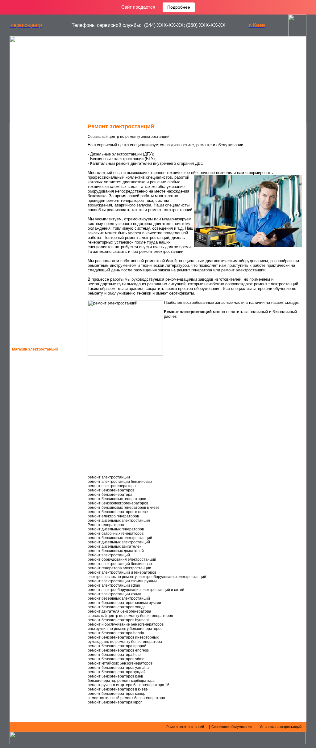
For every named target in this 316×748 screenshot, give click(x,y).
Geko (25, 390)
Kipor (26, 540)
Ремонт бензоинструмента (48, 312)
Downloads (32, 241)
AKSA (25, 472)
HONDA (27, 377)
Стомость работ (37, 261)
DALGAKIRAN (32, 567)
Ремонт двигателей (42, 139)
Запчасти (30, 180)
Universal (31, 581)
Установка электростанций (50, 200)
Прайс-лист (32, 251)
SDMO (25, 417)
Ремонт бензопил (38, 323)
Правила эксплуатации (45, 210)
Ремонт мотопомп (39, 292)
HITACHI (27, 499)
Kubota (28, 526)
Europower (32, 458)
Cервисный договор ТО (45, 231)
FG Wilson (30, 485)
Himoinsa (29, 404)
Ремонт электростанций (46, 149)
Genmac (28, 431)
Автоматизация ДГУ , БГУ (46, 170)
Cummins (29, 513)
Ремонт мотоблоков (41, 282)
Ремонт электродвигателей (49, 302)
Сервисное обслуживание (48, 159)
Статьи (27, 221)
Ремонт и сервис (38, 190)
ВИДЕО (26, 333)
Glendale (30, 553)
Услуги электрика (38, 272)
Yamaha (28, 445)
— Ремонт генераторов (39, 129)
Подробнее (178, 7)
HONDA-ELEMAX (35, 363)
